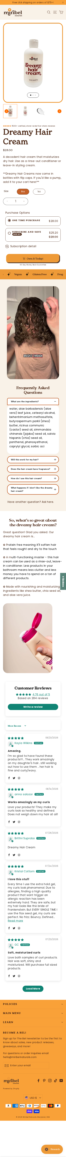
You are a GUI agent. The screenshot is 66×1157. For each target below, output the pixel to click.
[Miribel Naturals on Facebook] (38, 1080)
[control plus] (25, 201)
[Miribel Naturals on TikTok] (55, 1080)
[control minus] (6, 201)
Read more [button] (15, 921)
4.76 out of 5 (41, 694)
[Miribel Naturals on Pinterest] (44, 1080)
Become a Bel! (14, 1032)
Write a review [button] (33, 707)
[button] (9, 778)
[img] (16, 738)
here (33, 182)
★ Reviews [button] (63, 581)
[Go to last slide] (6, 111)
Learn (8, 1022)
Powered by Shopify (11, 1088)
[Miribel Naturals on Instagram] (50, 1080)
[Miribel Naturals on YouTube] (61, 1080)
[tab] (30, 95)
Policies (10, 1004)
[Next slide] (59, 111)
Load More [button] (33, 988)
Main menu (12, 1013)
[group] (10, 111)
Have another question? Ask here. (31, 502)
